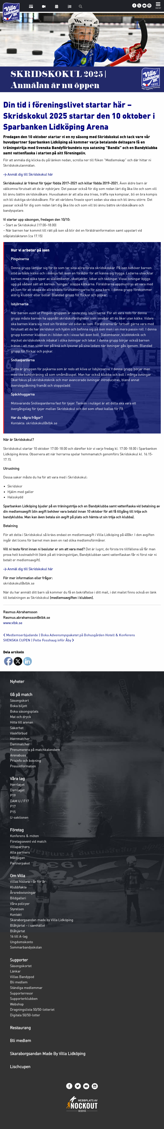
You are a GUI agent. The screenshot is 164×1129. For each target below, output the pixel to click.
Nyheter (17, 681)
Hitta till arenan (21, 722)
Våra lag (17, 778)
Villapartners (20, 847)
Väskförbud (18, 733)
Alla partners (20, 852)
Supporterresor (21, 993)
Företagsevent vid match (28, 841)
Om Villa (17, 875)
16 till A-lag (19, 936)
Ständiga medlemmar (26, 987)
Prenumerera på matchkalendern (35, 749)
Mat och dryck (20, 717)
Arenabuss (18, 755)
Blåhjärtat (17, 931)
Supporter (19, 959)
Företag (17, 829)
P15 (13, 812)
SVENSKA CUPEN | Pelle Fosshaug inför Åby (37, 640)
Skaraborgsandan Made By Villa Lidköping (47, 1053)
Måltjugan (17, 857)
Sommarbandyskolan (26, 947)
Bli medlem (19, 982)
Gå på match (21, 694)
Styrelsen (17, 909)
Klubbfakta (18, 887)
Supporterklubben (24, 998)
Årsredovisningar (23, 892)
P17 (13, 806)
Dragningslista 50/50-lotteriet (32, 1009)
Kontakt (16, 914)
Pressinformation (23, 766)
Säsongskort (19, 700)
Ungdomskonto (21, 942)
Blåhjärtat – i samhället (27, 925)
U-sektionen (19, 817)
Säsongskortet (21, 966)
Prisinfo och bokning (25, 760)
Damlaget (17, 790)
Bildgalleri (18, 898)
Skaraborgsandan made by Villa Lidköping (41, 920)
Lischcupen (20, 1066)
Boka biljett (18, 706)
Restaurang (20, 1027)
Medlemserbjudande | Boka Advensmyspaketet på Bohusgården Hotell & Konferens (70, 635)
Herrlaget (17, 784)
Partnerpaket (20, 863)
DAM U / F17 (19, 801)
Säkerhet (16, 728)
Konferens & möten (24, 836)
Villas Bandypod (22, 977)
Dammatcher (20, 744)
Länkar (15, 971)
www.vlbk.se (12, 623)
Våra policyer (20, 903)
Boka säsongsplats (24, 711)
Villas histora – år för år (27, 881)
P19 (13, 795)
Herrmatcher (20, 739)
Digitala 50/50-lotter (25, 1015)
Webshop (17, 1004)
